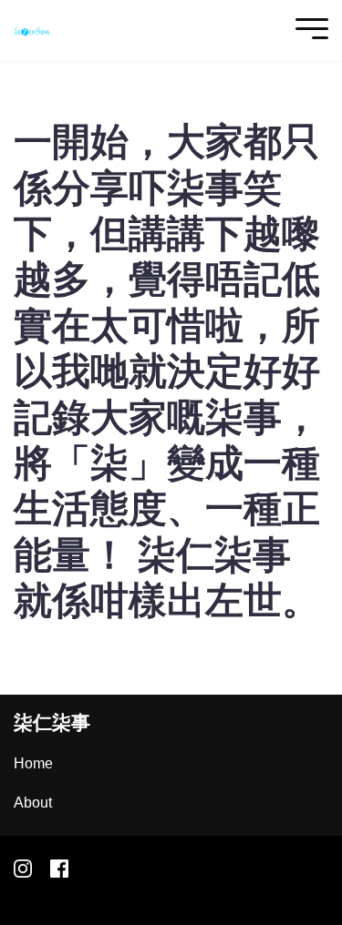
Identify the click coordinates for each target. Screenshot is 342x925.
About (33, 802)
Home (33, 763)
